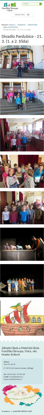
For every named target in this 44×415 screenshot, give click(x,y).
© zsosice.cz (6, 411)
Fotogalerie (22, 25)
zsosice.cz (12, 25)
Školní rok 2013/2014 (10, 27)
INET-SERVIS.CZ (23, 411)
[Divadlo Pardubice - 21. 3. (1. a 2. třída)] (22, 62)
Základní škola (32, 25)
